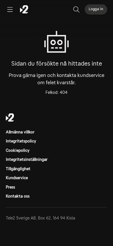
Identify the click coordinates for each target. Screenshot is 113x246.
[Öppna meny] (10, 9)
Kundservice (17, 177)
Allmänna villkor (20, 132)
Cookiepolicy (18, 150)
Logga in (96, 9)
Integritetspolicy (21, 141)
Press (10, 187)
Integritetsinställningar (27, 159)
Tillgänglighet (18, 168)
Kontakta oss (18, 196)
